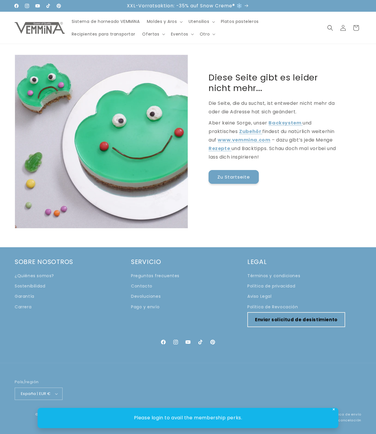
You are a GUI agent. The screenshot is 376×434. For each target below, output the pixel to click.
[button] (164, 21)
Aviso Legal (259, 296)
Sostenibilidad (30, 286)
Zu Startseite (233, 177)
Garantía (24, 296)
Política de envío (345, 414)
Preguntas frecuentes (155, 276)
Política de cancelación (339, 420)
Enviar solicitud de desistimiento (296, 320)
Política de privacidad (271, 286)
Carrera (23, 307)
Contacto (141, 286)
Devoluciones (146, 296)
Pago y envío (145, 307)
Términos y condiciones (273, 276)
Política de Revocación (272, 307)
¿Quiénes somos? (34, 276)
